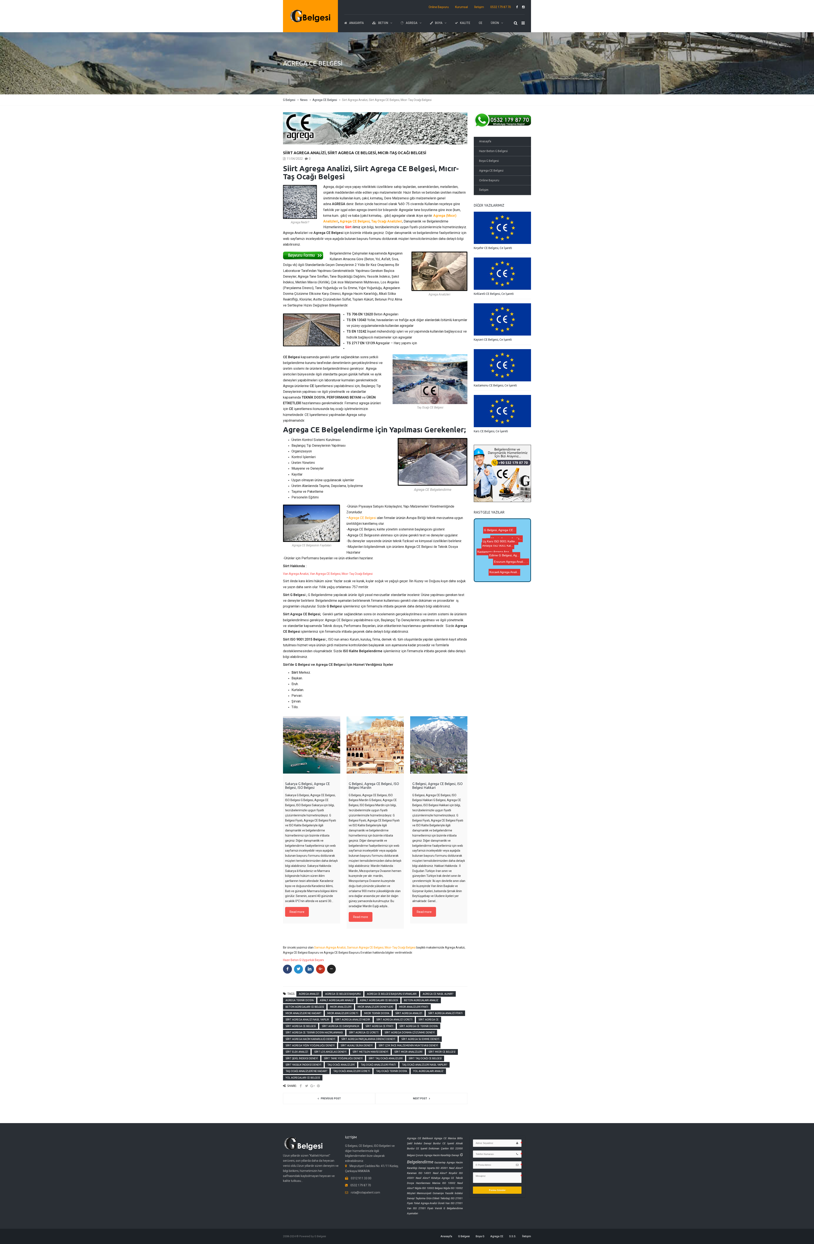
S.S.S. (512, 1236)
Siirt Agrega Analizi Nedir (352, 1019)
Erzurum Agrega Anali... (506, 547)
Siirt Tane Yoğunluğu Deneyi (343, 1058)
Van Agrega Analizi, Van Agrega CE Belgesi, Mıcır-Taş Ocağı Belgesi (328, 573)
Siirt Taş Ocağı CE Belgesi (425, 1058)
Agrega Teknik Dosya (300, 1000)
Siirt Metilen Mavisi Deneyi (370, 1051)
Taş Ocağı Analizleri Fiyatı (378, 1064)
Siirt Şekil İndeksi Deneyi (302, 1058)
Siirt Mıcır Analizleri (408, 1051)
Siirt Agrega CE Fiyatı (379, 1026)
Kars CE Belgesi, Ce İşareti (491, 431)
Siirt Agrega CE (428, 1019)
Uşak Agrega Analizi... (499, 525)
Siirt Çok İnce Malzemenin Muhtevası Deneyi (408, 1045)
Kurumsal (461, 7)
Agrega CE (496, 1236)
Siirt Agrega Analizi (408, 1013)
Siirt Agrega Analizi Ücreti (394, 1019)
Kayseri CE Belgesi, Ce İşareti (493, 339)
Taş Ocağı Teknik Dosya (391, 1071)
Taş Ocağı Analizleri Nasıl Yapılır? (424, 1064)
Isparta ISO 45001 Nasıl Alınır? (445, 1168)
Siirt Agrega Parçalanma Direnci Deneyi (368, 1039)
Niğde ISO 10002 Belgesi (429, 1188)
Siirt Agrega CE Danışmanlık (340, 1026)
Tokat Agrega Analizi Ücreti (429, 1203)
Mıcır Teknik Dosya (376, 1013)
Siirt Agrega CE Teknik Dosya (418, 1026)
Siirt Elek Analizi (297, 1051)
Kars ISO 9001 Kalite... (499, 541)
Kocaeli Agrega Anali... (500, 565)
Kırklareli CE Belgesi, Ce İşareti (494, 293)
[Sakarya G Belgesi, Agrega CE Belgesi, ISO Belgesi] (311, 745)
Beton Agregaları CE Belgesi (305, 1006)
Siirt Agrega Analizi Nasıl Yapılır (307, 1019)
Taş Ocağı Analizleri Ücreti (351, 1071)
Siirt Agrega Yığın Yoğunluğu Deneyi (310, 1045)
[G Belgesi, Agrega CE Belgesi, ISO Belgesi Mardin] (375, 745)
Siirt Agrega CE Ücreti (363, 1032)
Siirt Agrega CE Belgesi (301, 1026)
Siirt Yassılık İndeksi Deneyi (303, 1064)
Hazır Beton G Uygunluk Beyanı (303, 960)
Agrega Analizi (309, 993)
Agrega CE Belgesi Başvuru (343, 993)
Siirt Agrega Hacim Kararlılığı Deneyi (310, 1039)
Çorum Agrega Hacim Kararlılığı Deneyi (437, 1155)
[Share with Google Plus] (312, 1086)
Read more (297, 912)
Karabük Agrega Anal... (504, 558)
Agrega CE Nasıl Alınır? (438, 993)
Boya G (480, 1236)
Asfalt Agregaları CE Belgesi (379, 1000)
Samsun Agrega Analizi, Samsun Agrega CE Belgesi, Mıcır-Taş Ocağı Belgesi (365, 947)
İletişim (479, 7)
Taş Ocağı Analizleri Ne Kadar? (306, 1071)
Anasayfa (485, 141)
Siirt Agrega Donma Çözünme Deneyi (410, 1032)
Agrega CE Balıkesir (420, 1138)
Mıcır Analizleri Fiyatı (413, 1006)
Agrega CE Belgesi (355, 221)
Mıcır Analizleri (340, 1006)
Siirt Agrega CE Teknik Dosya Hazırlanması (314, 1032)
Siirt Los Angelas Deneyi (330, 1051)
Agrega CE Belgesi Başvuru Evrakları (392, 993)
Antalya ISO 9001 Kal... (506, 554)
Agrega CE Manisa (445, 1138)
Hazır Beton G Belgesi (493, 151)
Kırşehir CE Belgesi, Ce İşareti (493, 248)
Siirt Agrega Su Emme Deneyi (420, 1039)
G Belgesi (464, 1236)
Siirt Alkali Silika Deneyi (356, 1045)
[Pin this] (318, 1086)
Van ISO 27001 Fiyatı (420, 1208)
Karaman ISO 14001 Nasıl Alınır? (427, 1173)
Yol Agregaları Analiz (428, 1071)
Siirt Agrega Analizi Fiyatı (445, 1013)
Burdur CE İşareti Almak (448, 1143)
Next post (420, 1098)
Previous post (331, 1098)
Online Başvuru (439, 7)
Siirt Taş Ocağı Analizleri (386, 1058)
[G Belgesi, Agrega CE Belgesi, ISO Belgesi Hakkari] (438, 745)
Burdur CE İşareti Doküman (423, 1148)
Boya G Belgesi (489, 160)
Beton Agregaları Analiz (421, 1000)
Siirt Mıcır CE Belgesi (441, 1051)
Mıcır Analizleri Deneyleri (375, 1006)
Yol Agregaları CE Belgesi (303, 1077)
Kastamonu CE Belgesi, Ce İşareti (495, 385)
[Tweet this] (306, 1086)
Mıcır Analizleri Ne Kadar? (303, 1013)
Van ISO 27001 (454, 1203)
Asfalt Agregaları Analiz (337, 1000)
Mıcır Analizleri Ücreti (342, 1013)
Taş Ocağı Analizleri (341, 1064)
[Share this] (300, 1086)
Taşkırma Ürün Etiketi (427, 1198)
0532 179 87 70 (500, 7)
